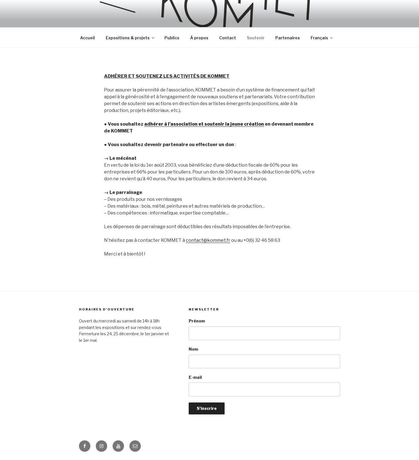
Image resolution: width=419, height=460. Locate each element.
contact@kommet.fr (208, 240)
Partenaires (287, 37)
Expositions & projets (128, 37)
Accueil (87, 37)
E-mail (195, 377)
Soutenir (256, 37)
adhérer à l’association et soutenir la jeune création (204, 124)
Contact (227, 37)
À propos (199, 37)
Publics (171, 37)
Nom (193, 349)
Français (319, 37)
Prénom (197, 320)
